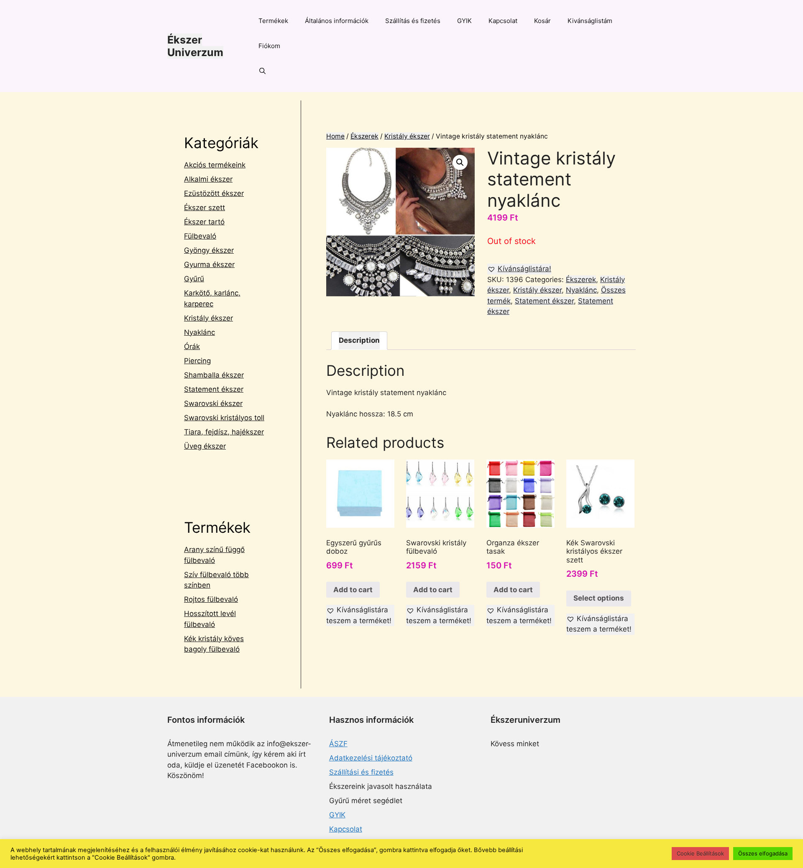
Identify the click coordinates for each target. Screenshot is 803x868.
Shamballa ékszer (214, 375)
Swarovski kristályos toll (224, 417)
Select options (598, 598)
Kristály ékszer (407, 136)
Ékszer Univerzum (195, 46)
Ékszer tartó (204, 222)
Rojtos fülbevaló (211, 599)
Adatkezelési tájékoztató (370, 758)
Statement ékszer (544, 301)
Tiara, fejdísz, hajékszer (224, 432)
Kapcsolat (502, 21)
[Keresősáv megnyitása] (262, 71)
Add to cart (353, 590)
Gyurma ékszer (209, 264)
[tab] (359, 340)
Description (359, 340)
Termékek (273, 21)
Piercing (197, 361)
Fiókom (269, 46)
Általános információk (336, 21)
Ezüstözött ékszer (214, 193)
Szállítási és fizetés (361, 772)
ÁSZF (338, 744)
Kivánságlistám (590, 21)
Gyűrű (194, 279)
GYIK (464, 21)
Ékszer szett (204, 207)
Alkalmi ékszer (208, 179)
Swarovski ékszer (213, 403)
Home (335, 136)
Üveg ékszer (205, 446)
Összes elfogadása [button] (763, 853)
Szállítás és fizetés (412, 21)
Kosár (542, 21)
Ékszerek (364, 136)
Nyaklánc (581, 290)
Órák (192, 346)
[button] (519, 269)
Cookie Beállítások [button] (700, 853)
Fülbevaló (200, 236)
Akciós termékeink (215, 165)
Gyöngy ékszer (209, 250)
